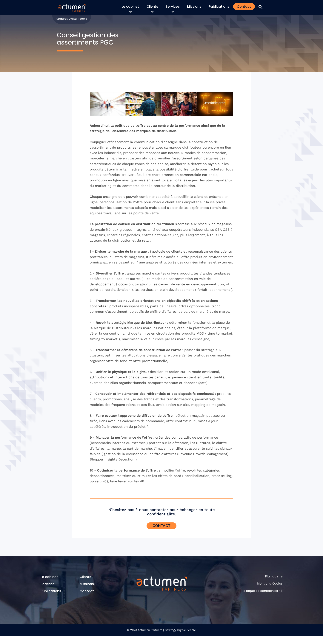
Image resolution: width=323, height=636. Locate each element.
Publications (219, 6)
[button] (260, 7)
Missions (194, 6)
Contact (244, 6)
